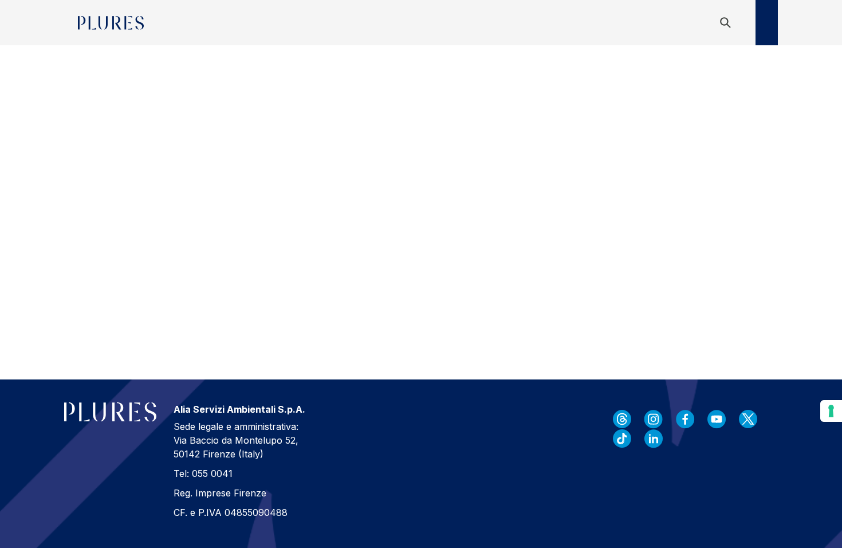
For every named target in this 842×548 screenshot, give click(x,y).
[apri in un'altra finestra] (622, 419)
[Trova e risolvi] (727, 22)
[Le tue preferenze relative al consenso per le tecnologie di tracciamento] (831, 411)
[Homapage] (111, 23)
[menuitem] (162, 22)
